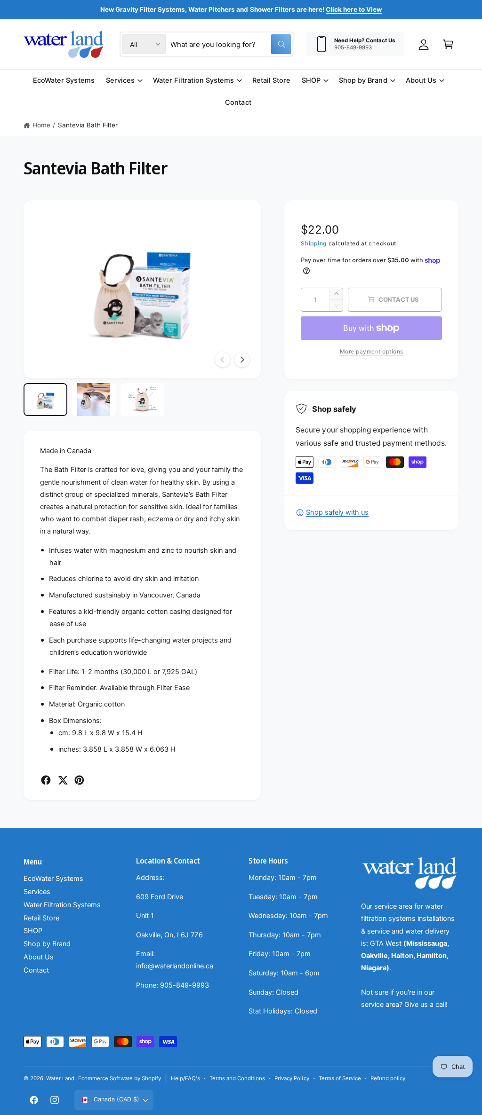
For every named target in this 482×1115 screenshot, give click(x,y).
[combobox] (230, 44)
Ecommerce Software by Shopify (119, 1078)
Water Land (60, 1078)
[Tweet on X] (63, 780)
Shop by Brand (47, 944)
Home (41, 125)
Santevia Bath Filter (88, 125)
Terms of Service (340, 1078)
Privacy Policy (291, 1078)
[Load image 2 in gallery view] (94, 399)
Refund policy (387, 1078)
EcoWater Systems (53, 878)
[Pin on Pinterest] (79, 780)
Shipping (314, 243)
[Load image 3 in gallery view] (142, 399)
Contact (36, 970)
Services (37, 891)
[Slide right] (241, 359)
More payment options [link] (371, 351)
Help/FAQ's (185, 1078)
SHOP (33, 931)
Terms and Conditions (237, 1078)
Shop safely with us (337, 512)
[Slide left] (222, 359)
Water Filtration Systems (62, 905)
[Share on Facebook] (46, 780)
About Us (39, 957)
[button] (448, 44)
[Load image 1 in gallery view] (45, 399)
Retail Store (41, 918)
